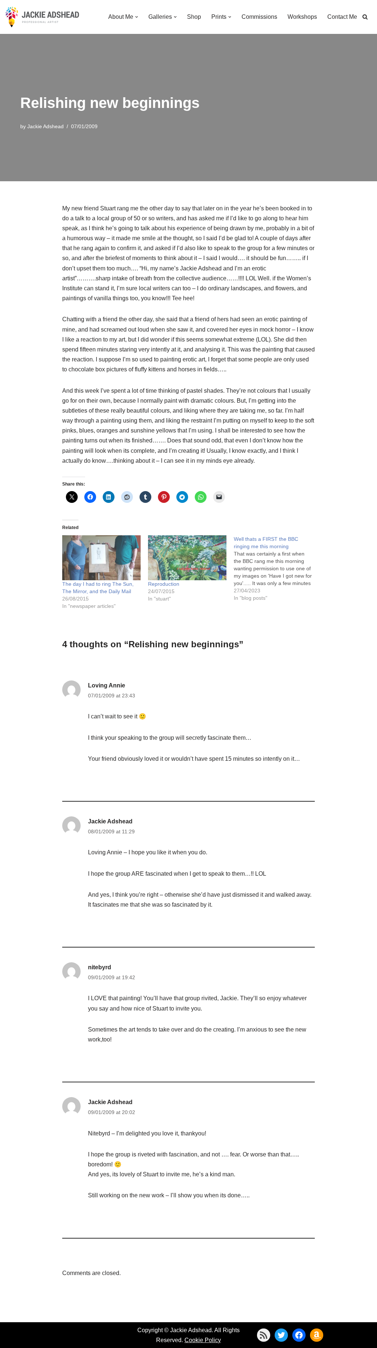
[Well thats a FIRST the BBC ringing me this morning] (277, 568)
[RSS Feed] (263, 1335)
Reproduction (163, 584)
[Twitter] (281, 1335)
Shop (194, 17)
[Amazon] (316, 1335)
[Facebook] (299, 1335)
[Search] (365, 17)
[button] (136, 16)
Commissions (259, 17)
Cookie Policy (202, 1340)
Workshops (302, 17)
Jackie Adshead (45, 126)
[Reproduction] (187, 557)
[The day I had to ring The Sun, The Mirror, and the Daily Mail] (101, 557)
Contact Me (342, 17)
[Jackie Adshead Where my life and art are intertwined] (42, 17)
